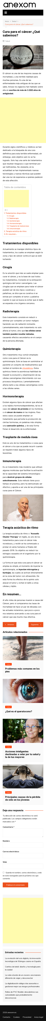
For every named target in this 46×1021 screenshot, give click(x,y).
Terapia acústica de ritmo (16, 231)
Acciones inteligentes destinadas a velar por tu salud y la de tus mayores (22, 754)
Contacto (6, 1017)
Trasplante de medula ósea (19, 226)
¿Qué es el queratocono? (18, 711)
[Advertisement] (23, 120)
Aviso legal (38, 1017)
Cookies (16, 1017)
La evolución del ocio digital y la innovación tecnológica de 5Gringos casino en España (23, 959)
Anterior (10, 624)
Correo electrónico (11, 851)
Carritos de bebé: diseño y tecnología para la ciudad (22, 968)
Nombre (6, 841)
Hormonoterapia (15, 223)
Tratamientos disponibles (16, 213)
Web (5, 862)
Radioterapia (14, 218)
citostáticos (27, 368)
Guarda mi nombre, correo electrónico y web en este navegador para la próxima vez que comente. (22, 876)
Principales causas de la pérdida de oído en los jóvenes (22, 798)
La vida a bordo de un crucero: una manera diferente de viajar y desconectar (22, 976)
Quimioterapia (14, 221)
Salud (7, 41)
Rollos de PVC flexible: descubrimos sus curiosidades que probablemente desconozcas (21, 995)
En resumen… (11, 234)
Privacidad (27, 1017)
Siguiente (35, 624)
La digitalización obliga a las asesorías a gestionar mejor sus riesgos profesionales (22, 985)
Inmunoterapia (14, 228)
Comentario (8, 827)
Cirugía (11, 216)
